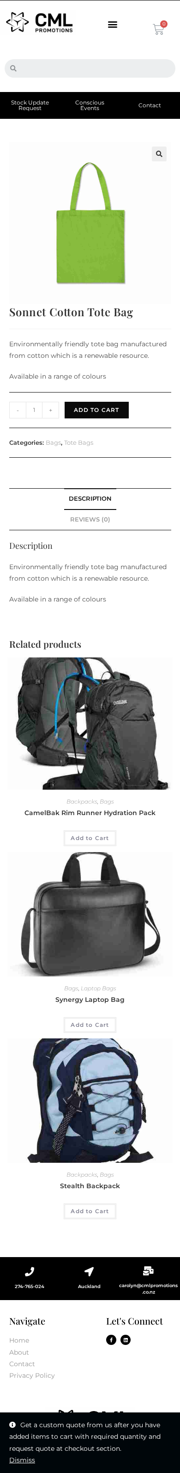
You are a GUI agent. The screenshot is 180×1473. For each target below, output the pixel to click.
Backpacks (81, 801)
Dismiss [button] (22, 1460)
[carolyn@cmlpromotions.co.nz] (148, 1271)
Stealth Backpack (90, 1186)
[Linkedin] (125, 1340)
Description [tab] (90, 498)
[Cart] (158, 29)
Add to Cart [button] (90, 838)
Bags (53, 442)
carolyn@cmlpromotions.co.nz (148, 1289)
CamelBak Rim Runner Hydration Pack (90, 813)
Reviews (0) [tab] (90, 519)
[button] (112, 24)
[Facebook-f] (111, 1340)
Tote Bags (78, 442)
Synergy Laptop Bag (90, 999)
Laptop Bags (98, 988)
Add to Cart (97, 409)
